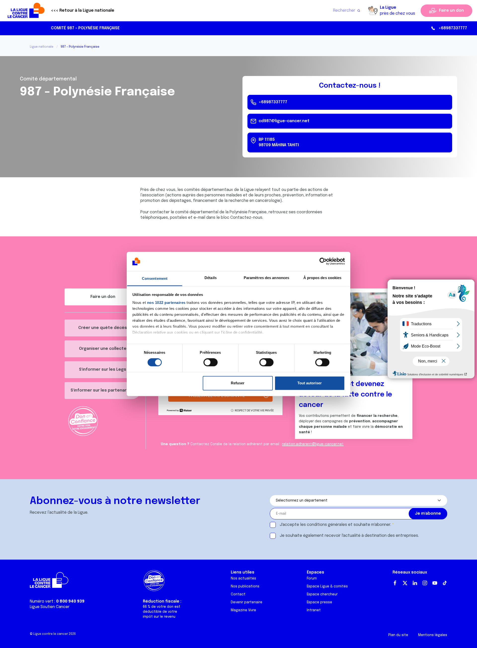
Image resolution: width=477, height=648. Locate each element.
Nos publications (245, 586)
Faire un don (451, 10)
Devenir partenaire (246, 602)
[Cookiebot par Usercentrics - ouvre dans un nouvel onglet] (323, 261)
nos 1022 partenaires (166, 302)
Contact (238, 594)
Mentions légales (432, 635)
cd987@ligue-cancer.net (284, 121)
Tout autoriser (309, 383)
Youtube (434, 582)
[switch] (210, 362)
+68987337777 (452, 28)
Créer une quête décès (102, 328)
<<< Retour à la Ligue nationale (82, 10)
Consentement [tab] (154, 278)
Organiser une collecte (102, 349)
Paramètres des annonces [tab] (266, 278)
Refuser (237, 383)
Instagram (424, 582)
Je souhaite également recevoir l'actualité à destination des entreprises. (349, 536)
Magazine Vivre (243, 610)
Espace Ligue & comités (327, 586)
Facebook (395, 582)
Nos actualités (243, 578)
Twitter (404, 582)
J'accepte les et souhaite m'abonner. (335, 525)
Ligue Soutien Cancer (50, 607)
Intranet (314, 610)
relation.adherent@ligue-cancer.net (313, 444)
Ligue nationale (41, 46)
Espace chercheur (322, 594)
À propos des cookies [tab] (322, 278)
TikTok (444, 582)
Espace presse (319, 602)
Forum (312, 578)
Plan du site (398, 635)
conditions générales (327, 525)
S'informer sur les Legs (102, 369)
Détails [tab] (210, 278)
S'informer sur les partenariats (103, 390)
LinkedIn (414, 582)
